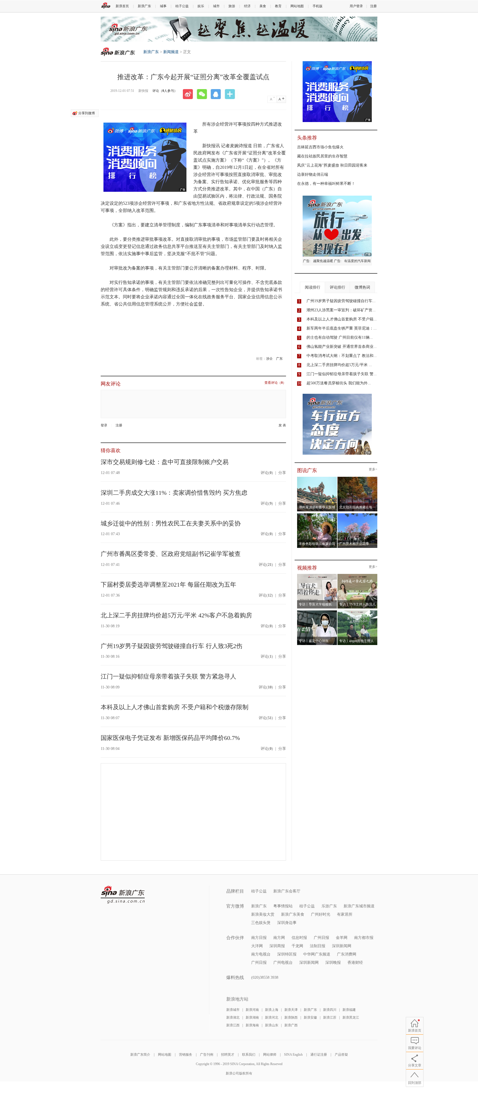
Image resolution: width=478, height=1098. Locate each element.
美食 (262, 6)
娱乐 (201, 6)
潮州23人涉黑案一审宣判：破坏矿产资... (341, 310)
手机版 (318, 6)
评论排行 (337, 287)
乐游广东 (329, 906)
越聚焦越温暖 (323, 261)
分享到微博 (86, 113)
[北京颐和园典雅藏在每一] (357, 478)
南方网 (279, 938)
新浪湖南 (252, 1017)
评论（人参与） (164, 91)
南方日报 (259, 938)
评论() (267, 473)
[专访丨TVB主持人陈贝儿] (357, 576)
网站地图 (297, 6)
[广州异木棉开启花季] (357, 515)
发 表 (282, 425)
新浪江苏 (329, 1017)
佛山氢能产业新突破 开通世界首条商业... (341, 347)
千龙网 (297, 946)
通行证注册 (318, 1054)
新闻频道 (171, 52)
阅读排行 (312, 287)
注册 (373, 6)
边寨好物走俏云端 (312, 174)
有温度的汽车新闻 (357, 261)
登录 (104, 425)
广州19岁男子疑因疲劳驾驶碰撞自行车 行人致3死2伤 (171, 646)
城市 (216, 6)
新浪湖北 (233, 1017)
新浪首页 (122, 6)
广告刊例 (206, 1054)
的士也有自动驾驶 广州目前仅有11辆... (339, 337)
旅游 (231, 6)
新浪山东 (271, 1025)
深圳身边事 (287, 923)
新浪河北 (271, 1017)
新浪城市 (233, 1010)
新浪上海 (271, 1010)
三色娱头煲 (261, 923)
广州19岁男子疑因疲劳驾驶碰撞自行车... (341, 301)
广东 (279, 359)
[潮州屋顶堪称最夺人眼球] (317, 478)
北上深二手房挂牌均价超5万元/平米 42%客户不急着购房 (176, 615)
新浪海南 (252, 1025)
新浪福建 (349, 1010)
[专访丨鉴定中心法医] (317, 612)
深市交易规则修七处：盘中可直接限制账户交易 (164, 462)
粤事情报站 (283, 906)
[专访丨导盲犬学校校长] (317, 576)
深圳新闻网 (341, 946)
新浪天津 (291, 1010)
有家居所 (344, 914)
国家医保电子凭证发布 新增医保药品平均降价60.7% (170, 737)
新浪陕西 (291, 1017)
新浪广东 (144, 6)
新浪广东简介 (140, 1054)
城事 (163, 6)
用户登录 (356, 6)
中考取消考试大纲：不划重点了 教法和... (341, 356)
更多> (373, 469)
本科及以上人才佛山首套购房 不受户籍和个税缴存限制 (174, 707)
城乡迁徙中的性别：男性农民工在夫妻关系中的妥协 (171, 523)
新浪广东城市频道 (359, 906)
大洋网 (257, 946)
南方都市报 (363, 938)
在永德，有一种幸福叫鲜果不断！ (326, 184)
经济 (247, 6)
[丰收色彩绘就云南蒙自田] (317, 515)
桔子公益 (182, 6)
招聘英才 (227, 1054)
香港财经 (355, 962)
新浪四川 (329, 1010)
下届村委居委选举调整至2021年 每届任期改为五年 (168, 584)
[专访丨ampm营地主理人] (357, 612)
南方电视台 (261, 954)
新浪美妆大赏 (262, 914)
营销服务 (185, 1054)
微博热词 (362, 287)
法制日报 (317, 946)
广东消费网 (346, 954)
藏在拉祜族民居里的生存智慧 (322, 156)
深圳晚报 (333, 962)
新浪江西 (233, 1025)
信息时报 (299, 938)
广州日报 (321, 938)
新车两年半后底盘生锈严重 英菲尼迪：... (341, 328)
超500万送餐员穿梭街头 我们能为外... (338, 383)
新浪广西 (291, 1025)
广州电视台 (283, 962)
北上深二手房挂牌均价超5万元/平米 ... (339, 365)
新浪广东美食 (292, 914)
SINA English (293, 1054)
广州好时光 (320, 914)
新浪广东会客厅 (286, 891)
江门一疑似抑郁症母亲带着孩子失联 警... (341, 374)
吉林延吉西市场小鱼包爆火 (320, 147)
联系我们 (248, 1054)
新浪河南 (252, 1010)
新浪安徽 (310, 1017)
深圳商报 (277, 946)
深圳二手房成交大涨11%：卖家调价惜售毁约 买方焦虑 (174, 492)
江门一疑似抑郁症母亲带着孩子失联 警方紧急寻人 (168, 676)
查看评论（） (275, 383)
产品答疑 (341, 1054)
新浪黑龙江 (350, 1017)
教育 (278, 6)
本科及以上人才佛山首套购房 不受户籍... (341, 319)
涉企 (269, 359)
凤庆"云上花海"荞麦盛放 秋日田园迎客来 (332, 165)
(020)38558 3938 (264, 977)
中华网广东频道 (316, 954)
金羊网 (341, 938)
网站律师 (269, 1054)
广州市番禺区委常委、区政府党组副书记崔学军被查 (171, 553)
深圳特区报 (287, 954)
